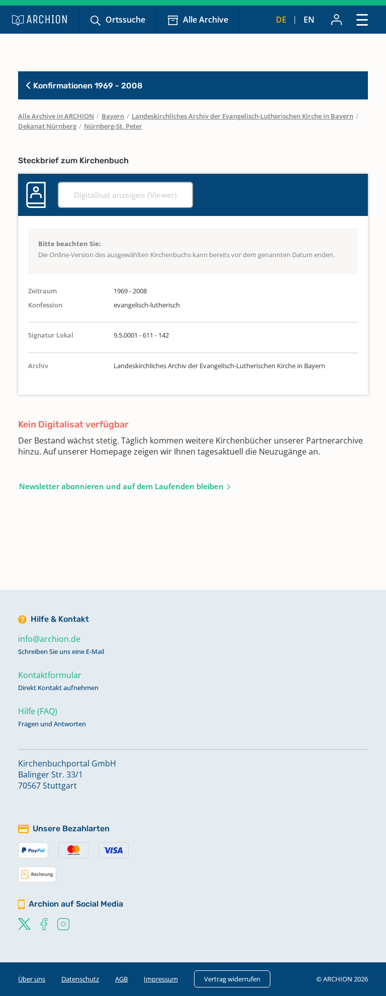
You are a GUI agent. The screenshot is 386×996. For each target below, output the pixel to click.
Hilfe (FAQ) (37, 711)
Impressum (161, 978)
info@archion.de (49, 638)
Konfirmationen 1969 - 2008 (87, 85)
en (309, 19)
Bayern (113, 116)
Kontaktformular (49, 675)
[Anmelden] (336, 19)
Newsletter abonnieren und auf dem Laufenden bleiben (121, 486)
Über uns (31, 978)
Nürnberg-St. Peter (113, 126)
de (281, 19)
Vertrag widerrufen (232, 978)
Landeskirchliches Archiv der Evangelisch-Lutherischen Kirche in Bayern (242, 116)
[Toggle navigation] (362, 19)
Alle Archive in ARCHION (56, 116)
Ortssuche (125, 19)
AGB (121, 978)
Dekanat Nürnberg (47, 126)
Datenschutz (80, 978)
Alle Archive (205, 19)
